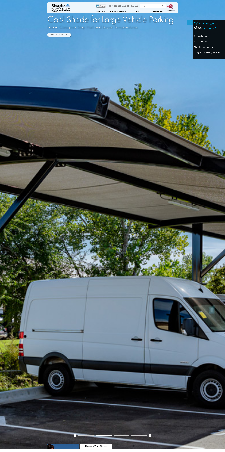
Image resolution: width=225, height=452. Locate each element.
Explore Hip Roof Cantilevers (61, 35)
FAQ (146, 12)
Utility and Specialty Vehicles (207, 52)
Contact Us (158, 12)
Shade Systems (61, 8)
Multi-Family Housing (203, 47)
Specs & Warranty (118, 12)
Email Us (134, 6)
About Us (135, 12)
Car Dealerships (201, 36)
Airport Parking (201, 41)
